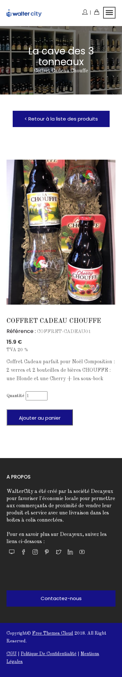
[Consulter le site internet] (12, 553)
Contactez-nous (61, 598)
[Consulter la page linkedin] (70, 553)
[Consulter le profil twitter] (58, 553)
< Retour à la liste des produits (61, 118)
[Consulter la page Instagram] (35, 553)
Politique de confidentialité (48, 654)
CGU (12, 654)
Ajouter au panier (40, 417)
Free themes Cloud (52, 633)
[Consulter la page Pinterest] (47, 553)
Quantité (15, 396)
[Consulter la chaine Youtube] (82, 553)
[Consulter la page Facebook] (23, 553)
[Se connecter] (86, 13)
